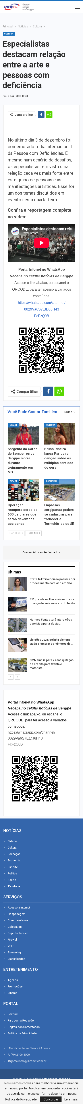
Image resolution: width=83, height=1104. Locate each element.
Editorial (13, 1014)
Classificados (16, 958)
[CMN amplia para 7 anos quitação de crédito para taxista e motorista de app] (17, 665)
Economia (51, 481)
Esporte (13, 867)
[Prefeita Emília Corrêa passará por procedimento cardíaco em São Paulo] (17, 584)
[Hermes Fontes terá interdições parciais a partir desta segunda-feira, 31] (17, 625)
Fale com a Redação (21, 1020)
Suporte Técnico (18, 933)
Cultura (8, 34)
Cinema (12, 993)
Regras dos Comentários (24, 1027)
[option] (41, 625)
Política (12, 873)
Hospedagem (16, 914)
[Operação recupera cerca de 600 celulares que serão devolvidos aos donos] (23, 490)
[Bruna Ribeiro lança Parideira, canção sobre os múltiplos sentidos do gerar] (59, 434)
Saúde (12, 880)
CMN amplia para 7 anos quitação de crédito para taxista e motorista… (51, 664)
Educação (14, 854)
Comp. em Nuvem (19, 920)
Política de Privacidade (22, 1033)
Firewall (12, 939)
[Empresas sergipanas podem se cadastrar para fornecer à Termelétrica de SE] (59, 490)
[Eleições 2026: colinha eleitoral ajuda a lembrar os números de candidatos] (17, 645)
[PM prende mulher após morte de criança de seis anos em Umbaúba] (17, 604)
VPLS (11, 946)
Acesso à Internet (19, 907)
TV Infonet (14, 886)
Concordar (51, 1099)
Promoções (15, 986)
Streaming (14, 952)
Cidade (13, 425)
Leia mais (71, 1099)
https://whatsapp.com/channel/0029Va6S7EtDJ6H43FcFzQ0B (41, 309)
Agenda (13, 980)
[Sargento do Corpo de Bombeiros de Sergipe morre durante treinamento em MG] (23, 434)
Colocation (15, 926)
